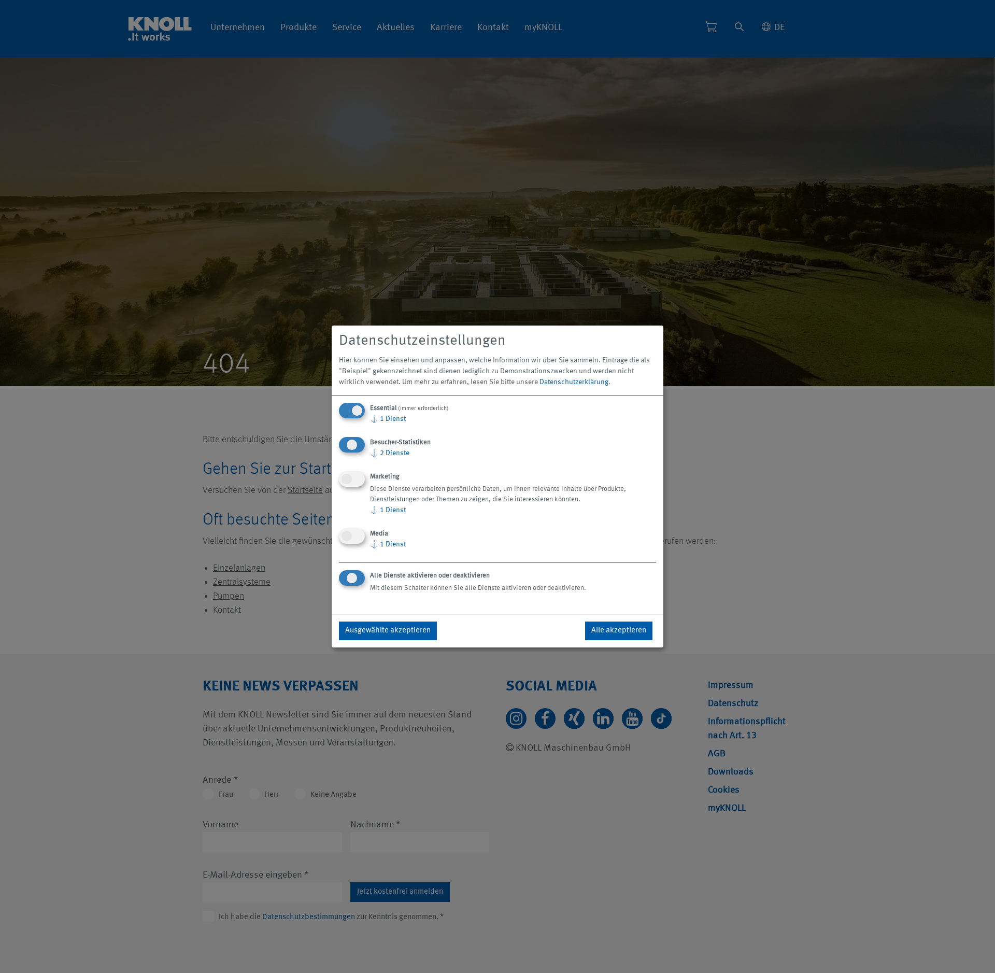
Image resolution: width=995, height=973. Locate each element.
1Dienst (388, 418)
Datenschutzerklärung (573, 382)
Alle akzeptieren (618, 630)
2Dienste (389, 453)
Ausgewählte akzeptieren (388, 630)
